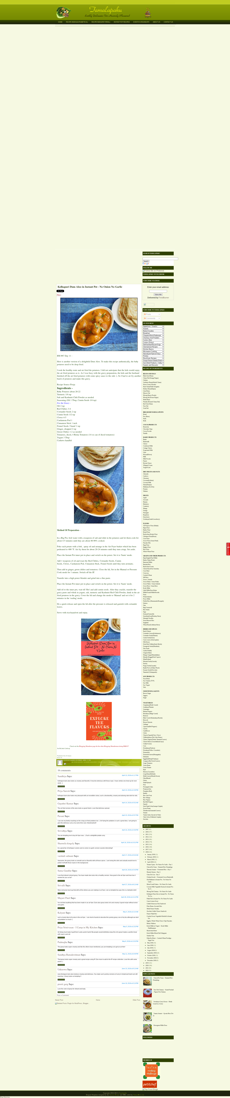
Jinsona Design (114, 1095)
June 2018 (150, 945)
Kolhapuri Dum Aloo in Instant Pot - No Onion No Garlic (90, 287)
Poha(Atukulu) (147, 597)
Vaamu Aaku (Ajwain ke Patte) (152, 815)
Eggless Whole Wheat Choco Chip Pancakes (159, 921)
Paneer (145, 461)
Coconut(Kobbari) (148, 480)
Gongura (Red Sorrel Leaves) (151, 761)
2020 (147, 965)
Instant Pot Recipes (122, 22)
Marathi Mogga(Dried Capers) (152, 657)
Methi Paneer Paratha (153, 909)
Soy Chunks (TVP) (148, 681)
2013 (147, 839)
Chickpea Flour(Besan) (149, 536)
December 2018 (151, 960)
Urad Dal (145, 408)
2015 (147, 844)
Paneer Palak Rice (152, 914)
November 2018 (151, 958)
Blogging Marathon (90, 762)
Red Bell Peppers (148, 802)
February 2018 (151, 857)
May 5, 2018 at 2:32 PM (130, 926)
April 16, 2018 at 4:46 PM (130, 830)
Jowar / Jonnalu (147, 579)
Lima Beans (146, 391)
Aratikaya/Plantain (148, 707)
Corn (144, 746)
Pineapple (146, 513)
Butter (145, 439)
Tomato (145, 813)
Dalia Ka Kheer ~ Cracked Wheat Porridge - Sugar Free (159, 939)
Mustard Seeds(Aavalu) (150, 661)
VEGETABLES (148, 703)
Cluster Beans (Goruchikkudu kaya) (153, 741)
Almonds (145, 474)
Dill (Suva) (146, 642)
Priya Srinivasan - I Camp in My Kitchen (78, 927)
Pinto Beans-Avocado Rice (154, 906)
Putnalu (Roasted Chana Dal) (151, 402)
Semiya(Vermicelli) (148, 614)
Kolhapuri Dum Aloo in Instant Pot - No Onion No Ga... (160, 895)
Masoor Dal (146, 393)
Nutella (145, 433)
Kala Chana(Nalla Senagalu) (151, 387)
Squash (145, 804)
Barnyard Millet (147, 562)
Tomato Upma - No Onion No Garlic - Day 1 (159, 864)
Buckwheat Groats (148, 566)
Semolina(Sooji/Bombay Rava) (152, 616)
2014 (147, 842)
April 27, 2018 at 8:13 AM (130, 884)
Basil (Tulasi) (147, 631)
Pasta (144, 594)
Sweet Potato (147, 808)
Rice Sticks (146, 610)
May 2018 (150, 943)
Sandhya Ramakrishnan (69, 954)
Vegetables (136, 762)
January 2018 (151, 854)
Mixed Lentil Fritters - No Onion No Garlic (159, 884)
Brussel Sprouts (147, 722)
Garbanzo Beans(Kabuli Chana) (152, 382)
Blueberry (146, 504)
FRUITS (146, 495)
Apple (145, 497)
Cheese (145, 444)
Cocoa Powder (147, 431)
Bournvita (146, 427)
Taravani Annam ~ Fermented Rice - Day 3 (159, 869)
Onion (145, 780)
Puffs (144, 418)
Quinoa (145, 603)
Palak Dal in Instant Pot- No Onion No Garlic (160, 899)
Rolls (144, 421)
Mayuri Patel (64, 898)
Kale (144, 769)
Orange (145, 510)
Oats (144, 605)
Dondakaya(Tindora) (149, 748)
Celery (145, 733)
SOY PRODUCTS (149, 676)
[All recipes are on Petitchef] (150, 1087)
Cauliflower (146, 731)
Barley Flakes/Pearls (149, 560)
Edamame (146, 757)
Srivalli (61, 885)
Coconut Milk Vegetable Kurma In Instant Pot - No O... (160, 888)
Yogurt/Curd (146, 467)
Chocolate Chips (147, 429)
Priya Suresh (64, 790)
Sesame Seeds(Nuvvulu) (150, 670)
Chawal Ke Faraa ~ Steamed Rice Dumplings (159, 867)
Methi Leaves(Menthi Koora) (151, 776)
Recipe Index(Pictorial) (101, 22)
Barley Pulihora (151, 923)
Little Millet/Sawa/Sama (150, 590)
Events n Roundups (141, 22)
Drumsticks (146, 752)
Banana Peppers (147, 711)
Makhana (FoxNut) (148, 487)
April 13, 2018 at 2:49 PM (130, 790)
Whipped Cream (147, 465)
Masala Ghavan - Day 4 (153, 872)
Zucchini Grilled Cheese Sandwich (156, 911)
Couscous (146, 573)
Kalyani (61, 912)
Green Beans (146, 765)
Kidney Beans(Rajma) (149, 389)
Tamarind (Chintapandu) (150, 672)
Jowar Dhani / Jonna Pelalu (151, 582)
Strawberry (146, 517)
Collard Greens (147, 744)
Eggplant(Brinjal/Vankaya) (150, 759)
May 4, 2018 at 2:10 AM (130, 912)
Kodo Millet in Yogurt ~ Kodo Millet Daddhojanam (157, 927)
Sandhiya (62, 776)
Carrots (145, 729)
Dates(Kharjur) (147, 485)
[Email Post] (64, 764)
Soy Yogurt (146, 685)
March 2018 (150, 859)
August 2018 (151, 950)
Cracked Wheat (147, 575)
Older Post (136, 1000)
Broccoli (145, 720)
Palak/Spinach (147, 782)
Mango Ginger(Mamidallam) (151, 655)
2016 (147, 847)
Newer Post (59, 1000)
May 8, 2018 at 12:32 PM (130, 941)
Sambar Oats (150, 936)
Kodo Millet (146, 588)
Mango (145, 508)
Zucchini (145, 819)
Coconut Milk (147, 482)
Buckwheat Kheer (152, 930)
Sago (144, 612)
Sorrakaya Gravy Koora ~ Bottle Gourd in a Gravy (162, 1003)
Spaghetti (145, 622)
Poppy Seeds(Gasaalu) (149, 666)
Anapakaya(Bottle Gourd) (150, 705)
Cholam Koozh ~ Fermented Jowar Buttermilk (160, 877)
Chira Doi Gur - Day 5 (153, 874)
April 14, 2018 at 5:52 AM (130, 803)
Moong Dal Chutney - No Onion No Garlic (159, 891)
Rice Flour (146, 549)
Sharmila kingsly (66, 843)
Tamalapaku (116, 8)
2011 (147, 834)
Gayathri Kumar (65, 803)
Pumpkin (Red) (147, 791)
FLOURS (146, 523)
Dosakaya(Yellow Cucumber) (151, 750)
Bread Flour (146, 532)
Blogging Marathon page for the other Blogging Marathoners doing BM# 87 (104, 746)
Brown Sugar (147, 693)
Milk (144, 457)
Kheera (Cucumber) (148, 772)
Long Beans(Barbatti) (149, 774)
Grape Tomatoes (147, 763)
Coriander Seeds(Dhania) (150, 635)
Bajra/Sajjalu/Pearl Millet (150, 558)
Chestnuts (146, 478)
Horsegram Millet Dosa (160, 1025)
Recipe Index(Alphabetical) (77, 22)
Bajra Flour (146, 528)
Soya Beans (146, 678)
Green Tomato (147, 767)
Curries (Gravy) (103, 762)
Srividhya (62, 830)
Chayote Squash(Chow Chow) (152, 735)
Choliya (145, 380)
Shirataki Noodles (148, 618)
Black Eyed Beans (148, 376)
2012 (147, 837)
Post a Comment (63, 995)
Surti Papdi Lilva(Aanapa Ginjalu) (153, 806)
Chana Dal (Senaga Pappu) (150, 378)
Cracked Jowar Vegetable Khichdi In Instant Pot (159, 917)
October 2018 (151, 955)
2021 (147, 968)
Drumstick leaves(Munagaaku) (152, 754)
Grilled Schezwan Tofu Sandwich (156, 904)
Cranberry (146, 506)
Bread (145, 414)
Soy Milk (146, 683)
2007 (147, 829)
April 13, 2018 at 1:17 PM (130, 775)
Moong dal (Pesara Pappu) (150, 397)
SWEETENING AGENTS (151, 691)
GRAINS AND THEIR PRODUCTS (154, 556)
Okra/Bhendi (146, 778)
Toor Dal (145, 406)
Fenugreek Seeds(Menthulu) (151, 646)
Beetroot (145, 716)
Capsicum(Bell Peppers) (150, 726)
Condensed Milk (148, 446)
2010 (147, 832)
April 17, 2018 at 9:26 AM (130, 855)
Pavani (61, 816)
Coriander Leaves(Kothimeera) (152, 633)
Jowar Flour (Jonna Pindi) (150, 541)
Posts (148, 314)
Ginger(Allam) (147, 653)
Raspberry (146, 515)
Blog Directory (5, 1097)
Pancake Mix (147, 543)
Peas (144, 785)
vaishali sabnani (65, 855)
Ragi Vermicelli (147, 607)
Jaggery (145, 695)
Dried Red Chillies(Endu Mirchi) (152, 644)
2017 (147, 849)
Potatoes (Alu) (126, 762)
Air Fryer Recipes (77, 762)
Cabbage (145, 724)
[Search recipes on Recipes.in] (150, 1089)
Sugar (145, 698)
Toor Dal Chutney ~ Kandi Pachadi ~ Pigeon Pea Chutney (163, 991)
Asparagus (146, 709)
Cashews (145, 476)
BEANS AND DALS (149, 374)
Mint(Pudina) (147, 659)
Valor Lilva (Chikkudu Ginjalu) (152, 817)
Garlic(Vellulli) (147, 650)
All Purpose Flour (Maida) (150, 525)
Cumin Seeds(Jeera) (149, 638)
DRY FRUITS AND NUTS (151, 472)
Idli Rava (145, 577)
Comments (150, 318)
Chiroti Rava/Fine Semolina (151, 569)
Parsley (145, 663)
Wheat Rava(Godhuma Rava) (151, 625)
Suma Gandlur (65, 870)
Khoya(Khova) (147, 454)
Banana (145, 502)
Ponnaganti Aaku (148, 787)
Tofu (144, 687)
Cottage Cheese (147, 448)
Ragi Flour (146, 545)
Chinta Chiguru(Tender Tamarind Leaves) (155, 739)
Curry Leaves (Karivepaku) (151, 640)
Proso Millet (146, 599)
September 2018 (151, 953)
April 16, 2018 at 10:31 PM (129, 842)
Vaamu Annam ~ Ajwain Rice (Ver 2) (163, 1014)
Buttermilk (146, 441)
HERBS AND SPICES (150, 629)
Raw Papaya (146, 800)
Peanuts (145, 489)
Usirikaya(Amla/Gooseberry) (151, 519)
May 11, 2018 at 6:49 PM (130, 954)
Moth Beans (146, 399)
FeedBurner (164, 298)
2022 (147, 970)
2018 (147, 852)
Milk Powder (147, 459)
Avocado (145, 500)
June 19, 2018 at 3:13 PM (130, 983)
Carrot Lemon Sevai (152, 901)
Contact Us (168, 22)
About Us (156, 22)
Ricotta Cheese (147, 463)
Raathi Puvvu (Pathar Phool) (151, 668)
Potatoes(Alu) (147, 789)
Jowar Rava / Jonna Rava (150, 586)
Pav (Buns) (146, 416)
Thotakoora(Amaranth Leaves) (152, 810)
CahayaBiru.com (138, 1095)
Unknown (62, 969)
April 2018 (150, 862)
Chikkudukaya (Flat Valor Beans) (152, 737)
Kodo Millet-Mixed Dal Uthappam (157, 933)
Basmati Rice (147, 564)
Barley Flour (146, 530)
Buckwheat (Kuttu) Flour (150, 534)
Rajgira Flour (147, 547)
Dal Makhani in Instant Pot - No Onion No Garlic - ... (159, 881)
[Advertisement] (97, 267)
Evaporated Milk (148, 450)
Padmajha (62, 942)
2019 (147, 963)
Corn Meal (146, 571)
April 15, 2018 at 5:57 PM (130, 815)
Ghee (144, 452)
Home (60, 22)
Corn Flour (146, 538)
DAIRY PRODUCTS (149, 437)
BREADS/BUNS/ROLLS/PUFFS (153, 412)
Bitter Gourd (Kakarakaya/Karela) (152, 718)
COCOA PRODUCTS (150, 425)
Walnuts (145, 491)
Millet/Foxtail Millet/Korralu (151, 592)
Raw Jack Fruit (147, 795)
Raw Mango (146, 797)
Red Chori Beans (148, 404)
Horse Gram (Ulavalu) (149, 384)
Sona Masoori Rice (148, 620)
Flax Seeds (146, 648)
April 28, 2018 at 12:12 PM (129, 897)
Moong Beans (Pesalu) (149, 395)
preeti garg (63, 984)
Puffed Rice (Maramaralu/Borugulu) (153, 601)
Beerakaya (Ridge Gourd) (150, 713)
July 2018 (150, 948)
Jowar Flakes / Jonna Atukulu (151, 584)
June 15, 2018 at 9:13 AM (130, 968)
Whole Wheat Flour (148, 551)
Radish (145, 793)
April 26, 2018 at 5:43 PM (130, 870)
